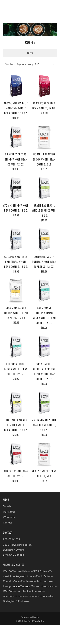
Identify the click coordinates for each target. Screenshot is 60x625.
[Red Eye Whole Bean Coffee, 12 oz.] (16, 454)
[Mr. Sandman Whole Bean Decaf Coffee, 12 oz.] (44, 403)
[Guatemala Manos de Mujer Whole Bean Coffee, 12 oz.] (16, 403)
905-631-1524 (11, 539)
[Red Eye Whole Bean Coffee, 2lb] (44, 454)
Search (7, 506)
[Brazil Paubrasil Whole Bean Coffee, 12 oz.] (44, 188)
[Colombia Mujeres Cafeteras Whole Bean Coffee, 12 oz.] (16, 239)
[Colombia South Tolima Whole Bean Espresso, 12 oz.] (44, 239)
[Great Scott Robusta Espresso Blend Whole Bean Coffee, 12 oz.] (44, 346)
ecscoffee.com (21, 586)
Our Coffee (9, 511)
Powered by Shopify (30, 617)
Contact (7, 522)
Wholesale (9, 517)
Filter (30, 53)
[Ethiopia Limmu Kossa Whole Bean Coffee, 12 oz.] (16, 346)
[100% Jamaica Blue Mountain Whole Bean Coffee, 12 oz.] (16, 86)
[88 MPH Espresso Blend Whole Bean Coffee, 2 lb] (44, 137)
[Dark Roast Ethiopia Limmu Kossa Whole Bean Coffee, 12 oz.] (44, 290)
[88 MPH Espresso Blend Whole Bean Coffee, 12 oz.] (16, 137)
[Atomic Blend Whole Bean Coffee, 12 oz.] (16, 188)
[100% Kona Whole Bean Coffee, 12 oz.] (44, 86)
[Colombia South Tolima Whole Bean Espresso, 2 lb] (16, 290)
